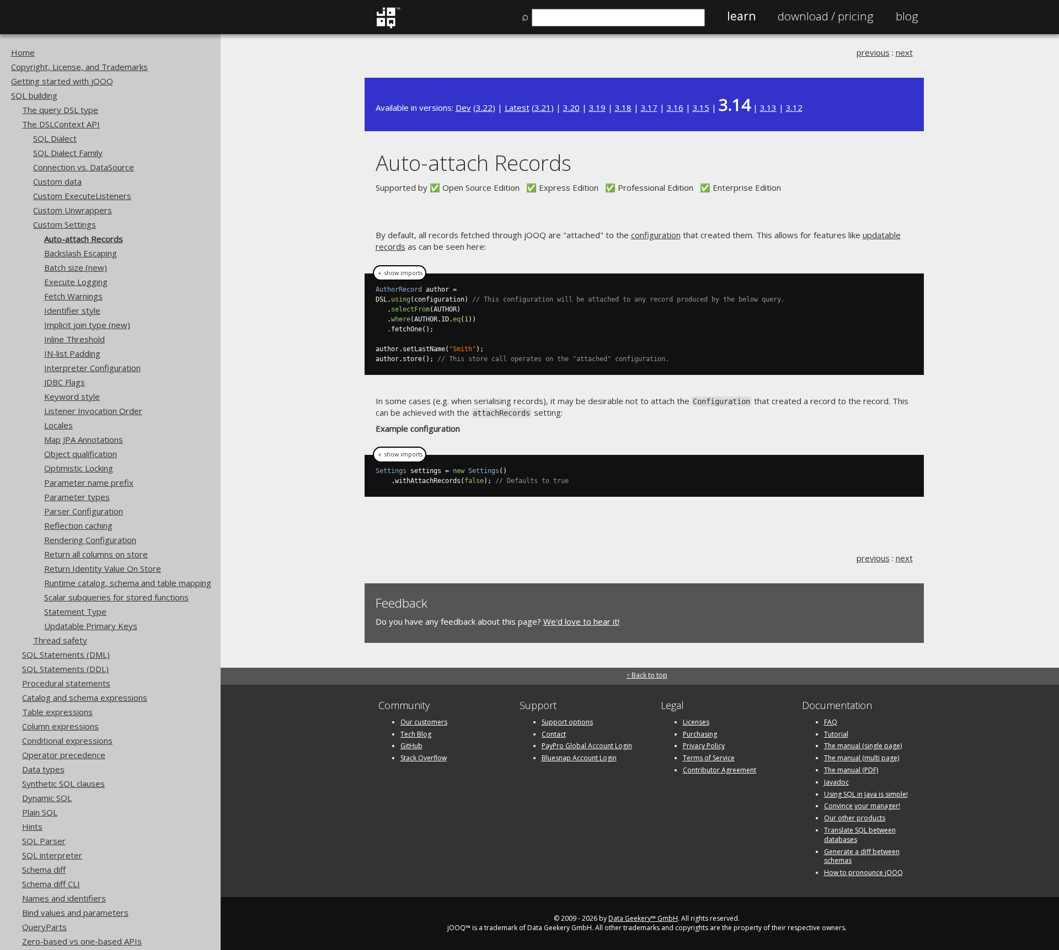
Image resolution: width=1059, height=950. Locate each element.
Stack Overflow (423, 758)
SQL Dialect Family (68, 152)
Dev (463, 107)
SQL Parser (44, 840)
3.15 (701, 107)
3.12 (794, 107)
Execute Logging (76, 281)
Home (23, 52)
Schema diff (44, 869)
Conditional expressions (67, 740)
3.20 (571, 107)
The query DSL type (60, 109)
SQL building (34, 95)
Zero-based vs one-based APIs (82, 941)
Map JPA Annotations (83, 439)
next (904, 52)
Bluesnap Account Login (579, 758)
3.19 (597, 107)
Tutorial (836, 734)
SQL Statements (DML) (66, 654)
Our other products (854, 818)
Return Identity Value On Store (102, 568)
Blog (907, 16)
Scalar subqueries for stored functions (116, 597)
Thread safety (60, 640)
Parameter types (77, 496)
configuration (656, 234)
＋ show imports (399, 273)
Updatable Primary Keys (90, 625)
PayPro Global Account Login (587, 745)
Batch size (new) (75, 267)
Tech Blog (415, 734)
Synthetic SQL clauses (63, 783)
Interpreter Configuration (92, 367)
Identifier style (72, 310)
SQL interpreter (52, 855)
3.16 (675, 107)
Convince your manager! (862, 806)
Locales (58, 425)
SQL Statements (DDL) (65, 668)
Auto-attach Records (83, 238)
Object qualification (80, 453)
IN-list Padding (72, 353)
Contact (554, 734)
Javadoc (836, 782)
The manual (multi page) (861, 758)
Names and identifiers (64, 898)
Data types (43, 769)
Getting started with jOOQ (62, 81)
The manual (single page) (863, 745)
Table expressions (57, 711)
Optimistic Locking (78, 468)
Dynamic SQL (47, 797)
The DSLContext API (61, 124)
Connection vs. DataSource (83, 167)
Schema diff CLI (51, 883)
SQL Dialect (55, 138)
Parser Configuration (83, 511)
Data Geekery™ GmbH (643, 918)
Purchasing (700, 734)
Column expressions (60, 726)
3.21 (542, 107)
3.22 (484, 107)
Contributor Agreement (719, 770)
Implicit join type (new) (87, 324)
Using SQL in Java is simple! (866, 794)
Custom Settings (64, 224)
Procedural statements (66, 683)
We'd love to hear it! (581, 621)
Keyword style (72, 396)
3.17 (649, 107)
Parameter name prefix (88, 482)
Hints (32, 826)
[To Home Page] (388, 26)
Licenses (696, 722)
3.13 (768, 107)
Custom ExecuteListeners (82, 195)
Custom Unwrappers (72, 210)
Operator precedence (63, 754)
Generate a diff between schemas (862, 856)
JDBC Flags (64, 382)
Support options (567, 722)
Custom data (57, 181)
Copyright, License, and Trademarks (79, 66)
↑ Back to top (647, 675)
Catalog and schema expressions (84, 697)
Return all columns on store (96, 554)
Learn (741, 16)
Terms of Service (709, 758)
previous (873, 52)
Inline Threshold (74, 339)
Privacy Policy (704, 745)
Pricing (826, 16)
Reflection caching (78, 525)
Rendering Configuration (90, 539)
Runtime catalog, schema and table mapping (127, 582)
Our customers (423, 722)
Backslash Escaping (80, 253)
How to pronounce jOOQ (863, 872)
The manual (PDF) (851, 770)
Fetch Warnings (73, 296)
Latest (517, 107)
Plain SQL (39, 812)
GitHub (411, 745)
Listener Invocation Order (93, 410)
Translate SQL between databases (860, 834)
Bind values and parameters (75, 912)
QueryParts (44, 926)
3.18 (623, 107)
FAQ (830, 722)
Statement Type (75, 611)
